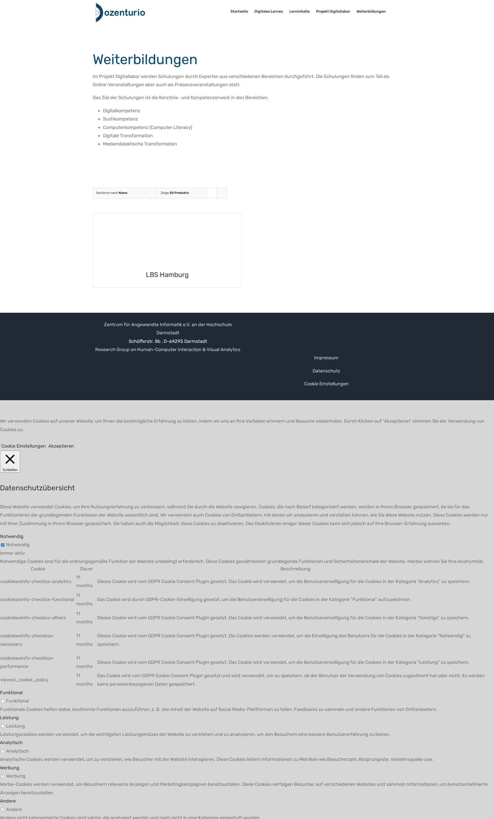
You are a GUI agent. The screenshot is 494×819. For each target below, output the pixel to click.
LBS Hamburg (167, 275)
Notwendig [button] (11, 536)
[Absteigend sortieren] (151, 193)
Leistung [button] (9, 717)
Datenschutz (326, 371)
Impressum (326, 358)
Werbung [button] (9, 768)
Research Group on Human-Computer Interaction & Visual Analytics (167, 349)
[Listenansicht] (222, 193)
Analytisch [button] (11, 742)
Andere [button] (8, 801)
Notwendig (18, 544)
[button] (393, 11)
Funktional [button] (11, 692)
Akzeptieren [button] (61, 446)
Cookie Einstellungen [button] (326, 384)
